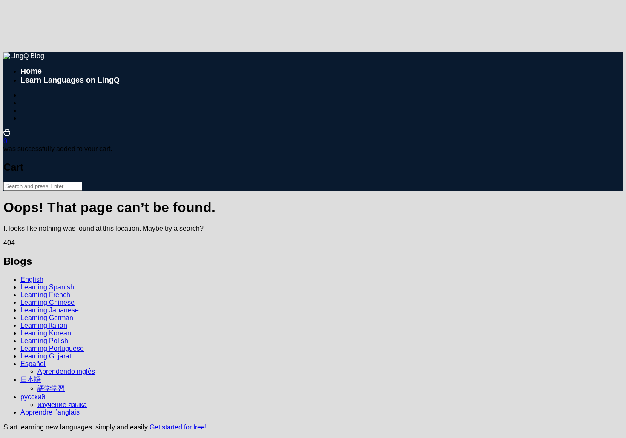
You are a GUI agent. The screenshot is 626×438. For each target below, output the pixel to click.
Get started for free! (178, 427)
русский (32, 397)
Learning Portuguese (52, 348)
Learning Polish (44, 340)
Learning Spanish (47, 287)
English (31, 279)
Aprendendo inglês (66, 371)
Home (31, 71)
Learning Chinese (47, 302)
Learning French (45, 294)
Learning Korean (45, 333)
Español (33, 363)
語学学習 (51, 388)
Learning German (46, 317)
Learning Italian (43, 325)
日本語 (30, 379)
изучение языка (62, 404)
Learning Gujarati (46, 356)
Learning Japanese (49, 310)
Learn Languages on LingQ (70, 80)
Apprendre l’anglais (50, 412)
